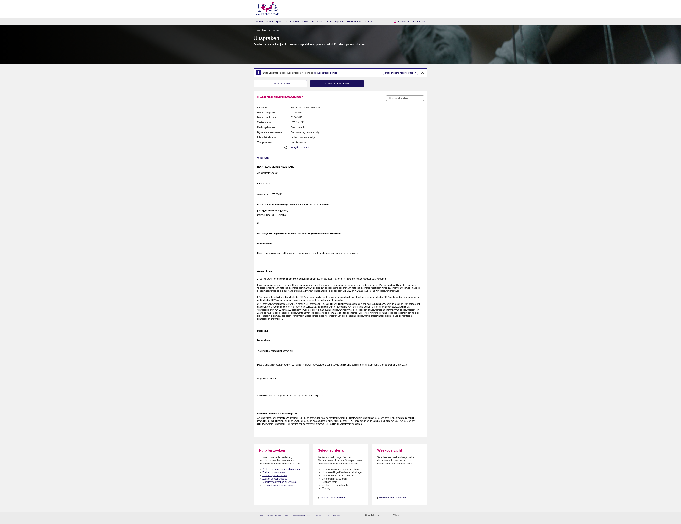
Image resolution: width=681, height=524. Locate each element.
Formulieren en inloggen (411, 21)
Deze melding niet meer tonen (400, 72)
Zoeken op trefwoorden (274, 472)
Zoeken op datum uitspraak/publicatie (281, 469)
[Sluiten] (422, 72)
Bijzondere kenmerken (269, 132)
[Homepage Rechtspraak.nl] (266, 8)
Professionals (354, 21)
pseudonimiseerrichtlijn (325, 72)
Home (259, 21)
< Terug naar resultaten (337, 83)
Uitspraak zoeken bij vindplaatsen (279, 485)
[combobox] (405, 98)
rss (382, 515)
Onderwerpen (273, 21)
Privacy (278, 515)
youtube (422, 515)
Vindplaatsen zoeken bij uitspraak (279, 482)
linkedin (417, 515)
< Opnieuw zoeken (280, 83)
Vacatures (320, 515)
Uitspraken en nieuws (297, 21)
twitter (403, 515)
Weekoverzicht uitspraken (392, 497)
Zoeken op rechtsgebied (274, 478)
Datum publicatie (266, 117)
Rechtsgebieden (266, 127)
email (387, 515)
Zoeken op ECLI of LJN (274, 475)
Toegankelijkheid (298, 515)
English (262, 515)
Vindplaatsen (264, 142)
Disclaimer (337, 515)
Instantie (262, 107)
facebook (408, 515)
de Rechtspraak (335, 21)
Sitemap (270, 515)
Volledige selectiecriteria (332, 497)
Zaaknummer (264, 122)
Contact (369, 21)
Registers (317, 21)
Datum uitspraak (266, 112)
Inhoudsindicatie (266, 137)
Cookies (286, 515)
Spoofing (310, 515)
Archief (328, 515)
